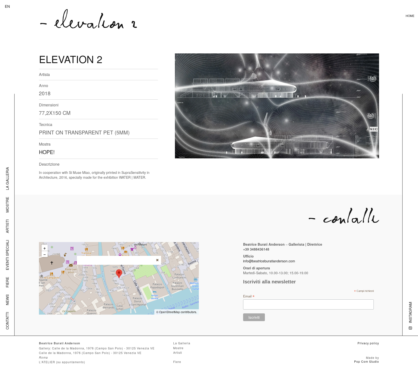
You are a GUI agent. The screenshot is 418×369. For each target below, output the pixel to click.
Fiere (7, 282)
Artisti (7, 226)
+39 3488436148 (256, 249)
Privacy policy (368, 343)
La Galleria (7, 178)
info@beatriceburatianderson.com (269, 260)
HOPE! (47, 151)
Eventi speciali (7, 255)
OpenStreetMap (169, 312)
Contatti (7, 321)
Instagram (410, 312)
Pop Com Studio (366, 361)
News (7, 299)
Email (248, 296)
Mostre (7, 205)
